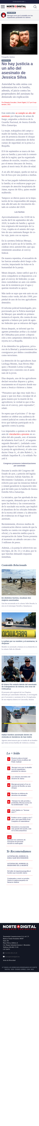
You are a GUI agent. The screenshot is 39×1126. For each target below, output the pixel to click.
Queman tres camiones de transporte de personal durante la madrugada (16, 841)
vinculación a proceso (19, 434)
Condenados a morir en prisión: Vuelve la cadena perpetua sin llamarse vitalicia (18, 880)
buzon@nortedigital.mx (12, 956)
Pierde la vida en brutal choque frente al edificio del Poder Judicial (21, 760)
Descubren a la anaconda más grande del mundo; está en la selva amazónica (21, 828)
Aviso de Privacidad (9, 960)
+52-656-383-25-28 (10, 953)
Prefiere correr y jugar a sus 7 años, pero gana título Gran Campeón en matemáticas (21, 819)
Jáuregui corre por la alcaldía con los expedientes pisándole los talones (21, 769)
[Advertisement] (18, 903)
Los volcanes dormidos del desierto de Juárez (20, 777)
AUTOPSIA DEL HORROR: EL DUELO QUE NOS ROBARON (17, 857)
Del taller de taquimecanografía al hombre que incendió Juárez (19, 872)
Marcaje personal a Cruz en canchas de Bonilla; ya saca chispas (21, 786)
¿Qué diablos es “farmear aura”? (20, 811)
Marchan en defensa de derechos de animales (19, 794)
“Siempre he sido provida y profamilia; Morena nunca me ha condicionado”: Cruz (21, 802)
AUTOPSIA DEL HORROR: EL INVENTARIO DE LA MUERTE (17, 864)
